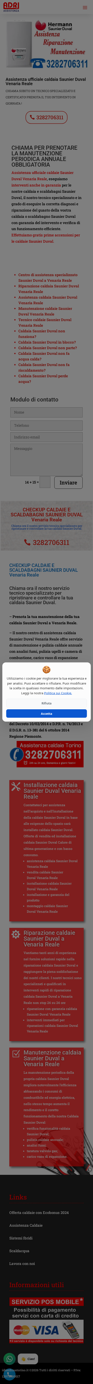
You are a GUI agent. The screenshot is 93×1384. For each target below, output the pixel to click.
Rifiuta (46, 703)
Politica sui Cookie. (58, 693)
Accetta (46, 714)
